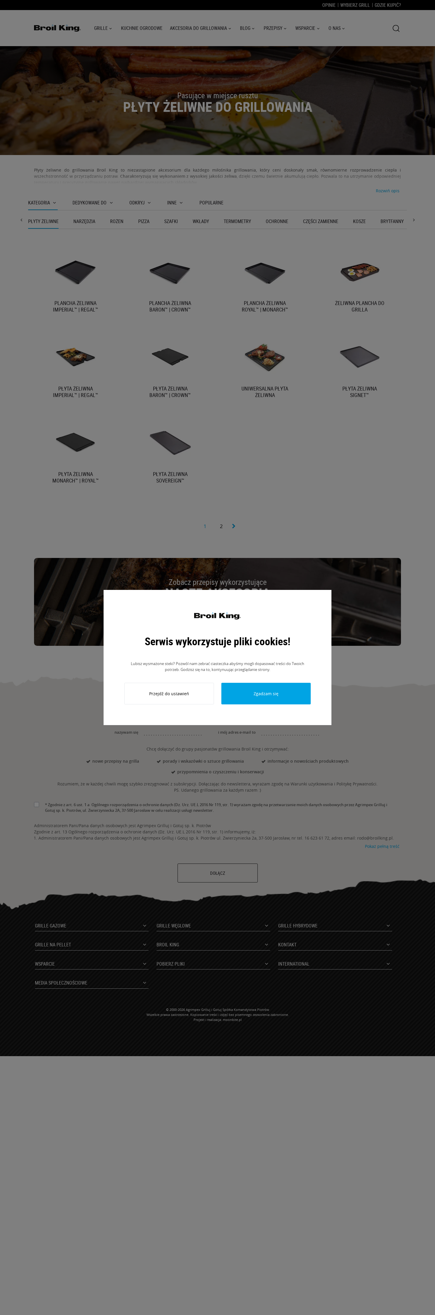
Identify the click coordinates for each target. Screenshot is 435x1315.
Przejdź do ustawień (169, 693)
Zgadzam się (266, 693)
